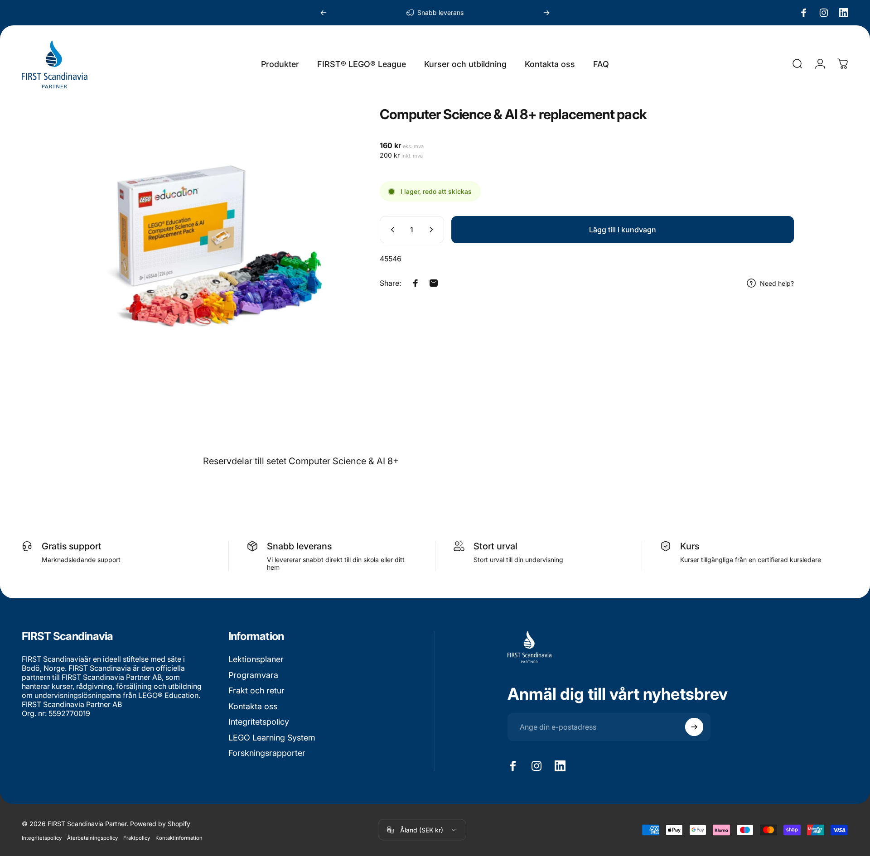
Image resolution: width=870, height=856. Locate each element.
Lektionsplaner (256, 659)
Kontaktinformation (179, 837)
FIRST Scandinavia (53, 659)
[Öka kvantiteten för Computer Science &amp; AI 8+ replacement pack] (433, 229)
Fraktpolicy (136, 837)
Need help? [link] (777, 283)
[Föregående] (324, 12)
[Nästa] (546, 12)
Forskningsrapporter (266, 753)
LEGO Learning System (271, 737)
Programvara (253, 675)
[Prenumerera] (694, 727)
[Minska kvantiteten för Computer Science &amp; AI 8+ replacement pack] (390, 229)
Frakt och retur (256, 690)
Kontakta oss (252, 706)
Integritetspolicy (258, 721)
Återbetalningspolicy (92, 837)
